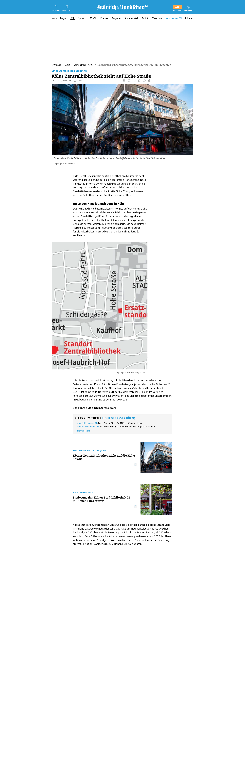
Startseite (56, 64)
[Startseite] (122, 7)
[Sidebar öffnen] (54, 18)
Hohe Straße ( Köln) (83, 64)
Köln (67, 64)
